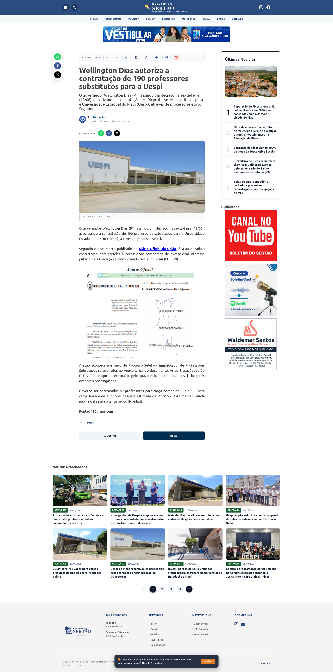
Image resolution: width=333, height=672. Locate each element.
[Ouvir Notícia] (166, 57)
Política (133, 19)
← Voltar (110, 436)
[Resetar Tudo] (176, 57)
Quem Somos (113, 19)
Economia (168, 19)
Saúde (221, 19)
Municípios (189, 19)
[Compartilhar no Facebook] (57, 65)
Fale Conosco (201, 629)
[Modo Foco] (156, 57)
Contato (237, 19)
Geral (206, 19)
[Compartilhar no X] (57, 74)
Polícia (150, 19)
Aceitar (208, 661)
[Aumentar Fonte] (107, 57)
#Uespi (91, 422)
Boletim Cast (201, 634)
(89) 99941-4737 (114, 626)
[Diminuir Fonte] (116, 57)
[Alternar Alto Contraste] (136, 57)
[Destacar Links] (146, 57)
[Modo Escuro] (126, 57)
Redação (99, 117)
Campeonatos (158, 645)
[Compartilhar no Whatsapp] (57, 56)
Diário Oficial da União (157, 249)
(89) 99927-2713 (114, 635)
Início (174, 436)
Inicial (94, 19)
